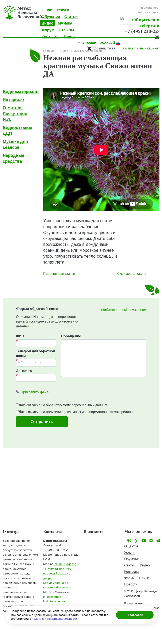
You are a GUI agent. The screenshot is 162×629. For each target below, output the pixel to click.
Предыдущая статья (59, 273)
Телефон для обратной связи (35, 353)
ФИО (20, 336)
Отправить (42, 421)
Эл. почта (24, 371)
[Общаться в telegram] (139, 22)
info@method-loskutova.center (123, 310)
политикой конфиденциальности (54, 618)
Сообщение (71, 336)
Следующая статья (132, 273)
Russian (98, 43)
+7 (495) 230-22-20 (56, 550)
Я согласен (135, 615)
